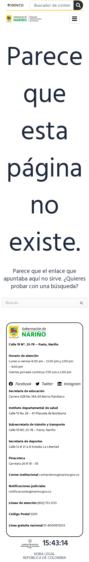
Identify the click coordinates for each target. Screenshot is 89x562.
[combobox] (51, 5)
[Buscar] (78, 5)
